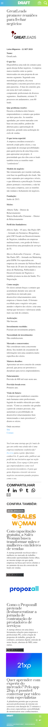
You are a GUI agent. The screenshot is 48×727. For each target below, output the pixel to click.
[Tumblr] (27, 491)
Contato (10, 432)
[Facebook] (8, 491)
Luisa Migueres (13, 49)
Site (8, 429)
